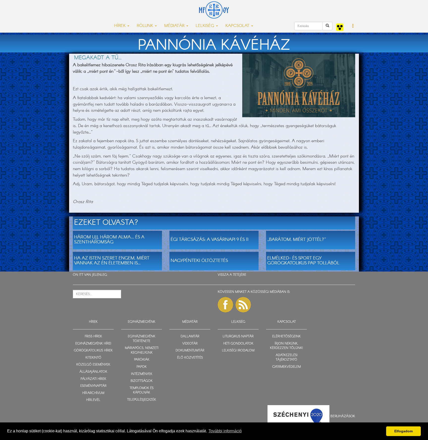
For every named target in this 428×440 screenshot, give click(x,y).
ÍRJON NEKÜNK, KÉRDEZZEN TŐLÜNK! (286, 346)
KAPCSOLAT (286, 322)
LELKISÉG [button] (205, 26)
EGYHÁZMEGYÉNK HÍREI (93, 343)
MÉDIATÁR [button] (175, 26)
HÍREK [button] (120, 26)
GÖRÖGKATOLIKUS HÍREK (93, 350)
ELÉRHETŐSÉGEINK (286, 336)
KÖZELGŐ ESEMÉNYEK (93, 364)
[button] (353, 26)
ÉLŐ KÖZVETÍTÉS (190, 357)
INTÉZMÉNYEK (141, 374)
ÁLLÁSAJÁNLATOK (93, 372)
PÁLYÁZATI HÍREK (93, 379)
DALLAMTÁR (190, 336)
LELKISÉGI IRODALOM (238, 350)
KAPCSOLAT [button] (238, 26)
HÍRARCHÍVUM (93, 393)
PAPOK (141, 367)
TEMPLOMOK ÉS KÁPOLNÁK (142, 390)
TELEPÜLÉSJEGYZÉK (141, 399)
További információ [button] (225, 431)
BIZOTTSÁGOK (142, 381)
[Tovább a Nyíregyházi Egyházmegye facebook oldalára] (225, 304)
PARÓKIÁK (141, 359)
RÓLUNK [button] (145, 26)
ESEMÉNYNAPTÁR (93, 386)
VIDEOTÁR (190, 343)
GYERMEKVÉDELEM (286, 367)
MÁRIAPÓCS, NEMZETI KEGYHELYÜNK (142, 350)
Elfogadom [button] (403, 431)
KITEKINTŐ (93, 357)
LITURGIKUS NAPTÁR (238, 336)
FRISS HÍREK (93, 336)
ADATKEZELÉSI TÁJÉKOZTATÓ (286, 357)
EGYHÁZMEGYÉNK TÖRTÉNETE (141, 339)
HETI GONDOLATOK (238, 343)
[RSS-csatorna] (243, 304)
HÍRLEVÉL (93, 400)
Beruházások (342, 416)
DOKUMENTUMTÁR (190, 350)
